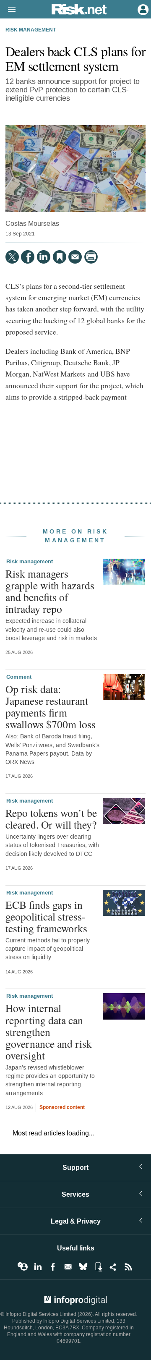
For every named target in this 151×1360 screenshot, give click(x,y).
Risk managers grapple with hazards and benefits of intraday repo (49, 591)
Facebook (53, 1267)
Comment (18, 677)
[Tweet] (12, 257)
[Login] (142, 8)
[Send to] (75, 257)
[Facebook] (27, 257)
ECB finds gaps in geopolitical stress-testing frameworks (46, 916)
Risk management (30, 30)
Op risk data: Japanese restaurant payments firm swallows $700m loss (50, 706)
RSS (128, 1267)
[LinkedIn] (43, 257)
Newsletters (68, 1267)
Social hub (113, 1267)
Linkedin (38, 1267)
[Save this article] (59, 257)
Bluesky (83, 1267)
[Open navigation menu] (8, 10)
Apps (98, 1267)
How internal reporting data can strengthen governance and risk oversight (48, 1031)
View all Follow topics (23, 1267)
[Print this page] (91, 257)
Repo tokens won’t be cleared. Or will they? (51, 818)
